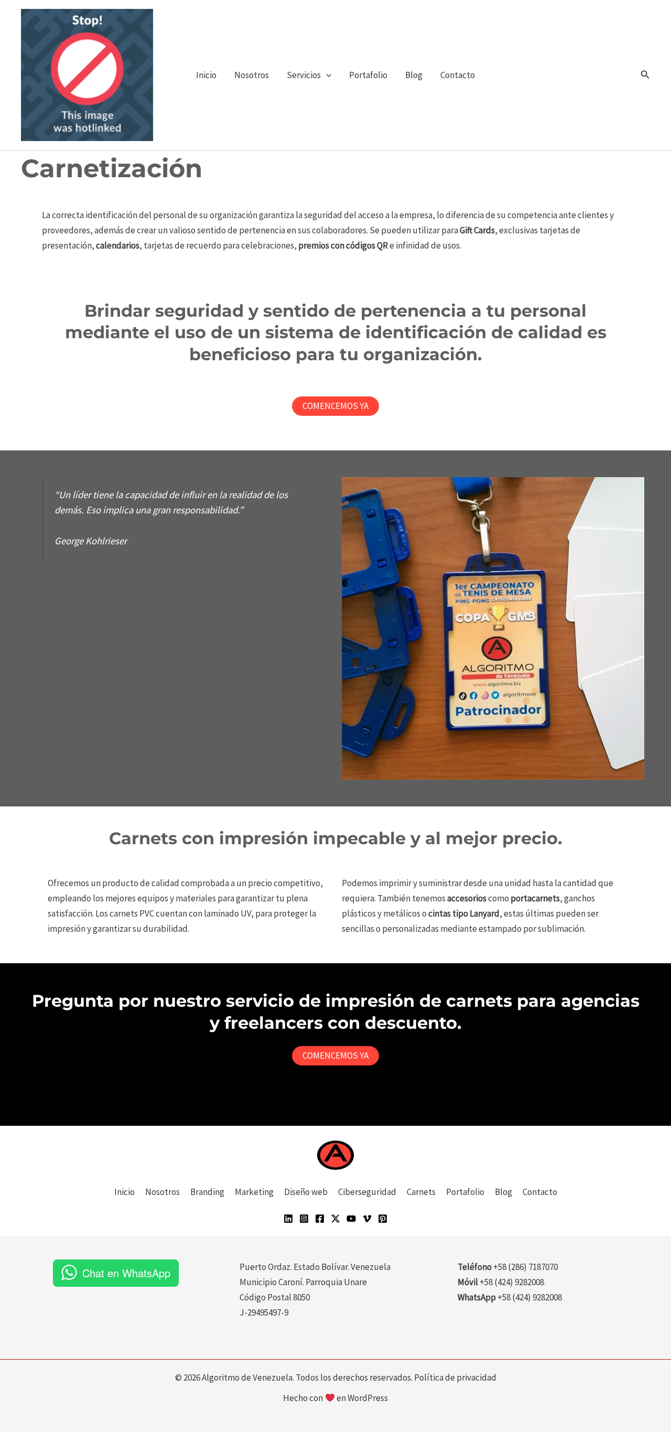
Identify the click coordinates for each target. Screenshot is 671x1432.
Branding (207, 1192)
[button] (326, 75)
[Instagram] (304, 1218)
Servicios (304, 75)
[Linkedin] (288, 1218)
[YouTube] (351, 1218)
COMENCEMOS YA (335, 406)
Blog (414, 75)
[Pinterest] (382, 1218)
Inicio (206, 75)
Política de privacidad (455, 1377)
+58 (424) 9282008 (529, 1297)
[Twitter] (335, 1218)
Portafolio (368, 75)
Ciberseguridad (367, 1192)
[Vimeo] (367, 1218)
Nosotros (251, 75)
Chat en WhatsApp (126, 1272)
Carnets (421, 1192)
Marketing (254, 1192)
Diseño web (306, 1192)
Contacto (457, 75)
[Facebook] (319, 1218)
